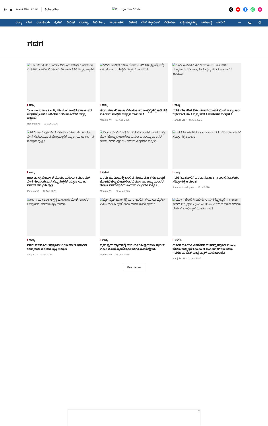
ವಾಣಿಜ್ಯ (83, 22)
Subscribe (52, 10)
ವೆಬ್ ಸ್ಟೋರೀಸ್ (150, 22)
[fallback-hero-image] (61, 82)
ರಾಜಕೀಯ (43, 22)
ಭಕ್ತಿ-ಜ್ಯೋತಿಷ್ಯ (188, 22)
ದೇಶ (29, 22)
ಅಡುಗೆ (220, 22)
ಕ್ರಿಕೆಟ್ (58, 22)
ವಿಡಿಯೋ (170, 22)
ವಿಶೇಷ (133, 22)
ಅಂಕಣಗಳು (117, 22)
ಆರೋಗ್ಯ (206, 22)
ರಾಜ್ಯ (18, 22)
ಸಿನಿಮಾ (97, 22)
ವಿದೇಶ (71, 22)
